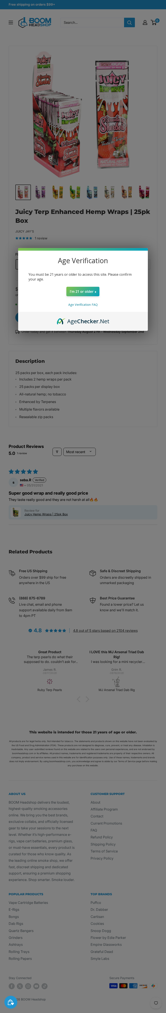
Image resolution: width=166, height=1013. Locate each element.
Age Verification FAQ (83, 305)
